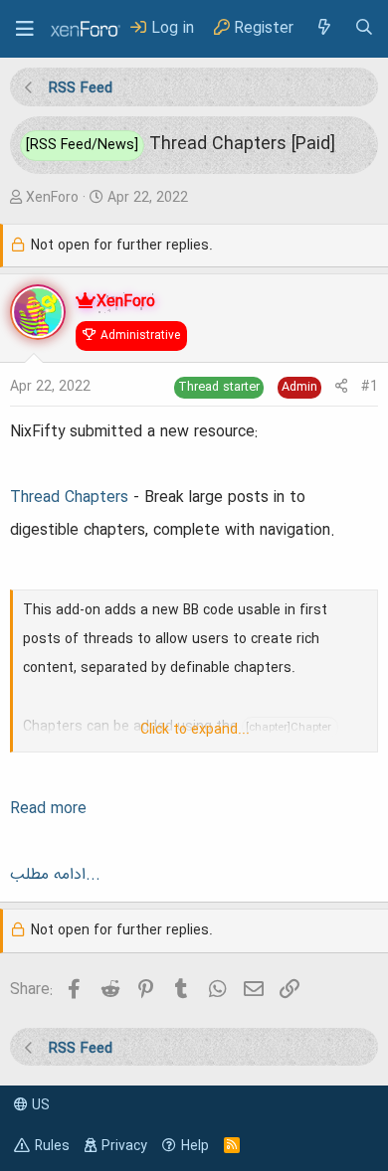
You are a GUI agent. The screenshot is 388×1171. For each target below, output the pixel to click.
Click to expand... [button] (195, 730)
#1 (369, 387)
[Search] (364, 28)
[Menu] (25, 29)
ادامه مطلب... (55, 875)
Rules (52, 1146)
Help (195, 1146)
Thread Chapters (69, 498)
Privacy (124, 1146)
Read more (48, 809)
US (39, 1105)
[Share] (341, 387)
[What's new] (323, 28)
